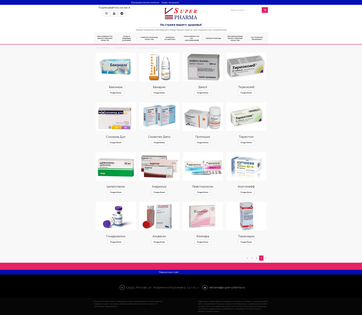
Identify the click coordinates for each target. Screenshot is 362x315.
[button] (106, 13)
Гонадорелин (115, 236)
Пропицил (202, 136)
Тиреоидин (246, 236)
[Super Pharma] (181, 13)
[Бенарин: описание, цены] (159, 67)
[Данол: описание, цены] (203, 67)
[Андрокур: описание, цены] (159, 166)
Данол (202, 87)
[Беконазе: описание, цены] (116, 67)
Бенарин (159, 87)
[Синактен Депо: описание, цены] (159, 115)
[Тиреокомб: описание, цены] (246, 66)
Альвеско (159, 236)
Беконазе (115, 87)
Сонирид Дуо (116, 136)
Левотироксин (202, 186)
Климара (203, 236)
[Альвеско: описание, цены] (159, 216)
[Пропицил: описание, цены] (203, 116)
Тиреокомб (246, 87)
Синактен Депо (159, 136)
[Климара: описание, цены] (203, 216)
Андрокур (159, 186)
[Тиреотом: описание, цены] (246, 116)
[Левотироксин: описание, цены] (203, 166)
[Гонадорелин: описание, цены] (116, 216)
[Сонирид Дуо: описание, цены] (116, 116)
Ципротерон (116, 186)
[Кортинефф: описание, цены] (246, 166)
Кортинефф (246, 186)
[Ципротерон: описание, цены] (116, 166)
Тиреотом (246, 136)
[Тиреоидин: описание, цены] (246, 216)
